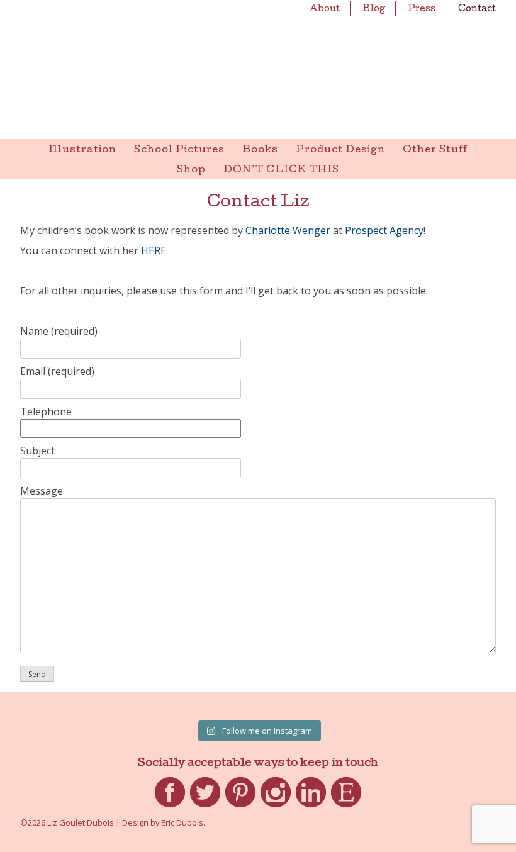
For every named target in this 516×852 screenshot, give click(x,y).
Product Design (340, 150)
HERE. (154, 250)
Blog (373, 9)
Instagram (275, 807)
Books (260, 150)
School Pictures (179, 150)
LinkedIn (311, 807)
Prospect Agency (384, 230)
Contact (477, 9)
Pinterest (240, 807)
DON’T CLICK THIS (281, 170)
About (325, 9)
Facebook (170, 807)
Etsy (346, 807)
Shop (191, 170)
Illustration (82, 150)
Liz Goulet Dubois (258, 69)
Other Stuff (435, 150)
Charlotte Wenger (287, 230)
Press (421, 9)
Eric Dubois (182, 822)
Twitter (205, 807)
